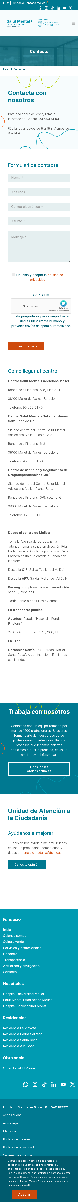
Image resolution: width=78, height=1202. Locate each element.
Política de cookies (16, 1139)
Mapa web (10, 1131)
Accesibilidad (12, 1115)
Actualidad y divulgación (21, 966)
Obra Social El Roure (19, 1068)
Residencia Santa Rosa (20, 1040)
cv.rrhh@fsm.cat (44, 755)
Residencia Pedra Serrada (22, 1034)
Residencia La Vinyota (19, 1028)
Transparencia (14, 960)
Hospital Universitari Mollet (23, 994)
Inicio (6, 69)
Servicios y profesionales (22, 948)
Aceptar (24, 1194)
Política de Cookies (18, 1177)
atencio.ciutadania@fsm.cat (41, 853)
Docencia (10, 954)
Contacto (10, 972)
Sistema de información (20, 1155)
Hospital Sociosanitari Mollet (24, 1006)
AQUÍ (29, 1185)
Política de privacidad (18, 1147)
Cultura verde (13, 942)
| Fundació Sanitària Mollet (24, 3)
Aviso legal (10, 1123)
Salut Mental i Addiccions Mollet (27, 1000)
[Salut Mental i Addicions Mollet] (33, 23)
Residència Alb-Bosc (18, 1046)
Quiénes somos (14, 936)
